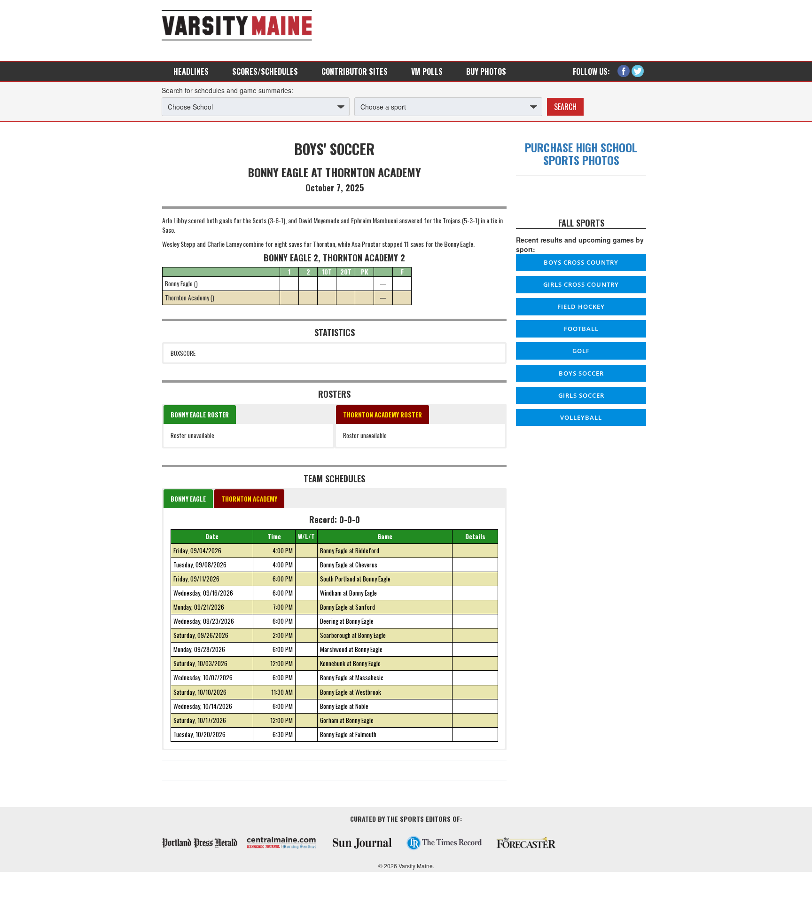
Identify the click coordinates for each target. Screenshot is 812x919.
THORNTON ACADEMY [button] (249, 498)
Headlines (191, 71)
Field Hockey (581, 306)
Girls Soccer (581, 395)
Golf (581, 350)
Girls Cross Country (581, 284)
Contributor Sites (354, 71)
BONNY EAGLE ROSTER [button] (200, 414)
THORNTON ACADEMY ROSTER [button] (382, 414)
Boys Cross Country (581, 262)
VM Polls (427, 71)
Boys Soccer (581, 373)
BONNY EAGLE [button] (188, 498)
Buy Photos (486, 71)
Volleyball (581, 417)
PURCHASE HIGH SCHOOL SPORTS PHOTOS (581, 153)
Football (581, 328)
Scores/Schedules (265, 71)
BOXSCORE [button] (183, 353)
